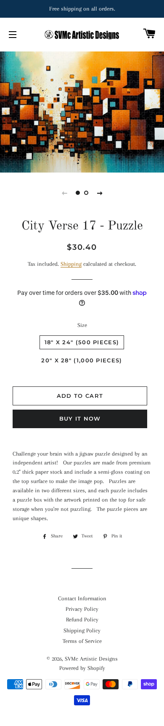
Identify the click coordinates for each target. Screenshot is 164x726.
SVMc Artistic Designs (91, 659)
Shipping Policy (82, 630)
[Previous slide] (64, 193)
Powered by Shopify (82, 668)
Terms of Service (82, 641)
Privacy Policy (82, 609)
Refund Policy (82, 619)
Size (82, 325)
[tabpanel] (82, 111)
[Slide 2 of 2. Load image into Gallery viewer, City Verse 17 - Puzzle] (86, 193)
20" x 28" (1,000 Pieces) (81, 360)
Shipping (71, 264)
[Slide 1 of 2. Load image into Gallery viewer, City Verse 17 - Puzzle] (78, 193)
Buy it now (80, 418)
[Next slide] (99, 193)
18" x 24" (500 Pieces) (82, 342)
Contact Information (82, 598)
